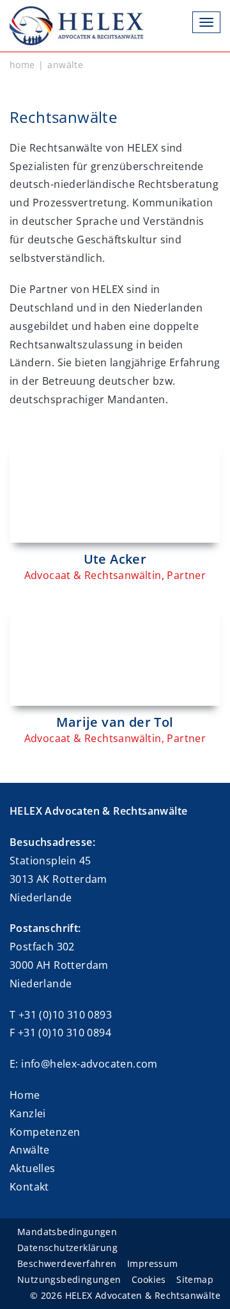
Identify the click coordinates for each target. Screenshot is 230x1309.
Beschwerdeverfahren (67, 1263)
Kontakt (29, 1187)
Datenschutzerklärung (67, 1247)
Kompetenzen (45, 1132)
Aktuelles (33, 1168)
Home (25, 1095)
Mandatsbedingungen (67, 1232)
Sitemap (194, 1279)
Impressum (152, 1263)
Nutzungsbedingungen (69, 1279)
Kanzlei (28, 1113)
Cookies (149, 1279)
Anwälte (30, 1150)
